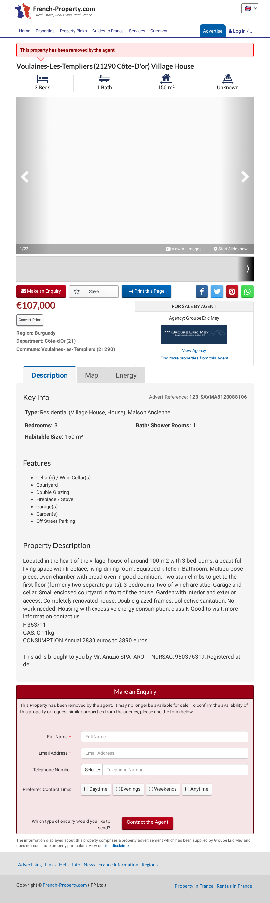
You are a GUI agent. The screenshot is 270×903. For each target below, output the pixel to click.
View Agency (194, 350)
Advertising (30, 864)
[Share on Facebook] (202, 291)
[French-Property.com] (53, 12)
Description (50, 375)
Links (50, 864)
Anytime (199, 789)
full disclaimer (117, 846)
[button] (32, 175)
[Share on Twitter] (217, 291)
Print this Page (148, 291)
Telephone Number (52, 769)
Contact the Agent (147, 822)
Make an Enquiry (43, 291)
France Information (118, 864)
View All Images (186, 248)
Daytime (98, 789)
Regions (150, 864)
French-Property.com (65, 885)
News (89, 864)
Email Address (53, 753)
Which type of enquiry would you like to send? (71, 824)
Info (76, 864)
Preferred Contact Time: (47, 789)
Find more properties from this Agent (194, 358)
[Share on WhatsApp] (247, 291)
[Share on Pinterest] (232, 291)
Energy (126, 375)
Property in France (194, 886)
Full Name (57, 736)
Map (91, 375)
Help (64, 864)
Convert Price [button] (30, 320)
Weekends (165, 789)
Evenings (131, 789)
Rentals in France (234, 886)
